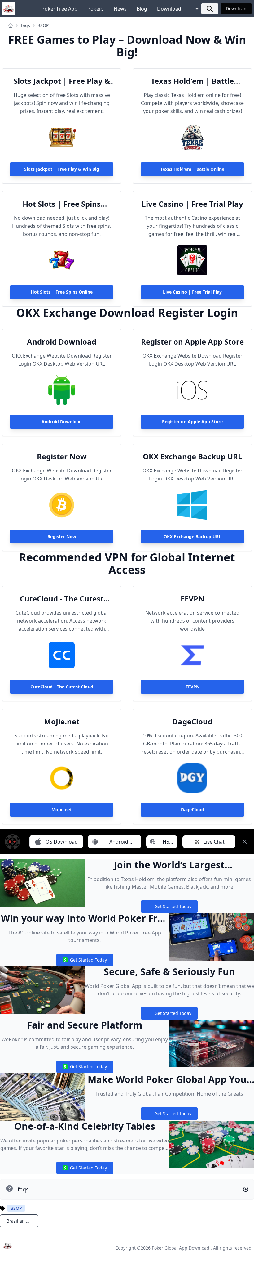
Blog (142, 8)
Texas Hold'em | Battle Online (192, 81)
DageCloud (192, 722)
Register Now (62, 457)
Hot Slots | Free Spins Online (62, 204)
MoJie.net (61, 722)
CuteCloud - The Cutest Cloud (61, 599)
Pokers (95, 8)
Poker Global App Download (181, 1248)
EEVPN (192, 599)
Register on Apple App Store (192, 342)
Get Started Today (169, 907)
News (120, 8)
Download (169, 8)
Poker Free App (59, 8)
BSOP (43, 25)
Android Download (61, 342)
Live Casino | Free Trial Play (192, 204)
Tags (25, 25)
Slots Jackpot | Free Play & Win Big (62, 81)
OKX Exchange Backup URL (192, 457)
